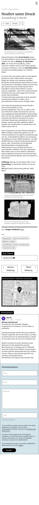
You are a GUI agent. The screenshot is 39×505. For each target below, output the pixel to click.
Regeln (21, 445)
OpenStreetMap (32, 305)
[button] (19, 290)
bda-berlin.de (8, 258)
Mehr (22, 230)
